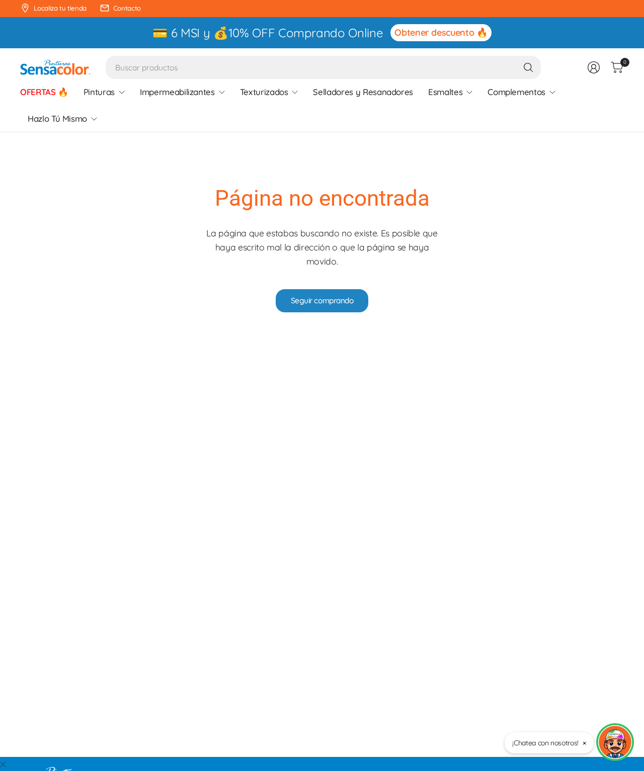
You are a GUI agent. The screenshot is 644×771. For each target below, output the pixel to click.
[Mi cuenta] (593, 67)
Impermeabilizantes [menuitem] (177, 92)
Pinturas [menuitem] (99, 92)
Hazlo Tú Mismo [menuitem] (57, 118)
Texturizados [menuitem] (264, 92)
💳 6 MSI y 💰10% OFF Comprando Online (267, 32)
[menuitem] (44, 92)
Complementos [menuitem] (516, 92)
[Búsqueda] (528, 67)
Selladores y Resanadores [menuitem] (363, 92)
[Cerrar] (3, 764)
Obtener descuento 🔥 (440, 32)
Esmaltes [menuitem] (445, 92)
